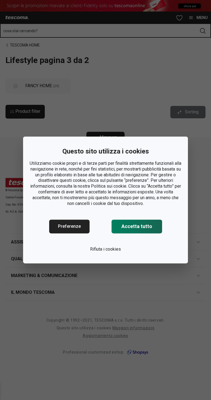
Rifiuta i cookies (105, 249)
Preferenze (69, 226)
